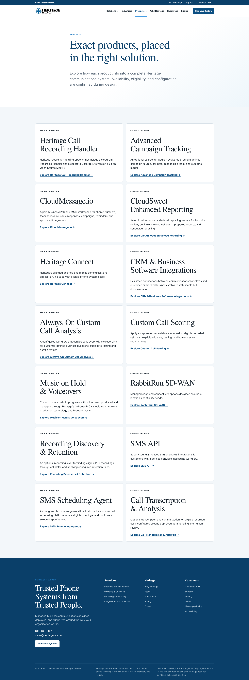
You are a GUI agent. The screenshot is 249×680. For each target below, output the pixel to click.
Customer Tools (205, 2)
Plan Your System (203, 11)
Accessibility (191, 611)
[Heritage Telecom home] (48, 11)
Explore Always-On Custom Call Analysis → (67, 356)
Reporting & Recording (115, 596)
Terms (188, 601)
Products (141, 11)
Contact (148, 606)
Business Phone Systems (116, 586)
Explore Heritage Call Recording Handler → (66, 174)
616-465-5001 (43, 631)
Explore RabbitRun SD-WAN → (149, 405)
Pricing (184, 11)
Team (147, 591)
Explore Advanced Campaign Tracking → (155, 174)
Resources (172, 11)
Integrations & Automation (117, 601)
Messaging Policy (193, 606)
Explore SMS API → (142, 465)
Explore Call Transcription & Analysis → (154, 534)
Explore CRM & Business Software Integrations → (161, 296)
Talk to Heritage (174, 2)
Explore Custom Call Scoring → (149, 348)
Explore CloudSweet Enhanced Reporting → (157, 235)
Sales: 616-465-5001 (45, 2)
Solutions (112, 11)
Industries (127, 11)
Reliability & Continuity (114, 591)
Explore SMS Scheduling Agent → (61, 526)
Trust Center (150, 596)
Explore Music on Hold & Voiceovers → (64, 417)
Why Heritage (157, 11)
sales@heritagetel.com (48, 635)
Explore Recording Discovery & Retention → (67, 474)
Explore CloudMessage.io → (57, 227)
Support (189, 2)
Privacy (188, 596)
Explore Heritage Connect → (57, 283)
